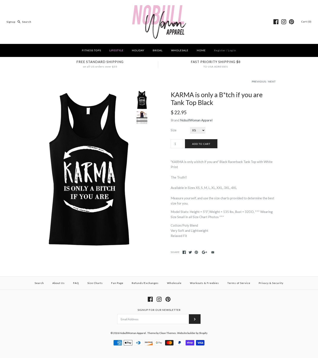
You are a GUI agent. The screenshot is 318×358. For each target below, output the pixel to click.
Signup (10, 21)
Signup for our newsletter (159, 309)
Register (220, 50)
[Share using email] (212, 252)
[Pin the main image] (196, 252)
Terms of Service (238, 283)
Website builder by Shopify (192, 333)
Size (174, 130)
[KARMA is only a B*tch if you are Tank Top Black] (88, 93)
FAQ (76, 283)
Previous (259, 81)
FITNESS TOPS (91, 50)
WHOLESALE (179, 50)
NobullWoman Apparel (196, 120)
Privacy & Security (271, 283)
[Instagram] (283, 21)
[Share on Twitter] (190, 252)
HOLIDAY (138, 50)
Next (272, 81)
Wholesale (174, 283)
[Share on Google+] (204, 252)
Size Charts (95, 283)
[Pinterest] (291, 21)
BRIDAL (158, 50)
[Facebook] (275, 21)
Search (39, 283)
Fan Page (117, 283)
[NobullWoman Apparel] (159, 7)
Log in (232, 50)
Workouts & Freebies (204, 283)
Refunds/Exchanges (145, 283)
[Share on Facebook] (184, 252)
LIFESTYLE (116, 50)
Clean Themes (167, 333)
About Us (58, 283)
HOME (201, 50)
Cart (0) (306, 21)
